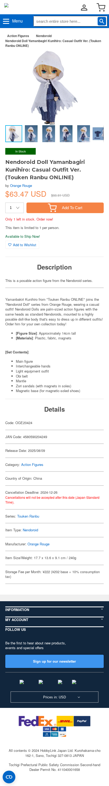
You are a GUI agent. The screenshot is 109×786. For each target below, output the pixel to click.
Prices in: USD (54, 697)
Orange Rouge (21, 185)
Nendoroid (44, 35)
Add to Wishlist (24, 244)
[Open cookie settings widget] (9, 777)
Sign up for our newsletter (54, 661)
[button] (94, 60)
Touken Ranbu (28, 516)
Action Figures (18, 35)
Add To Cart (72, 207)
